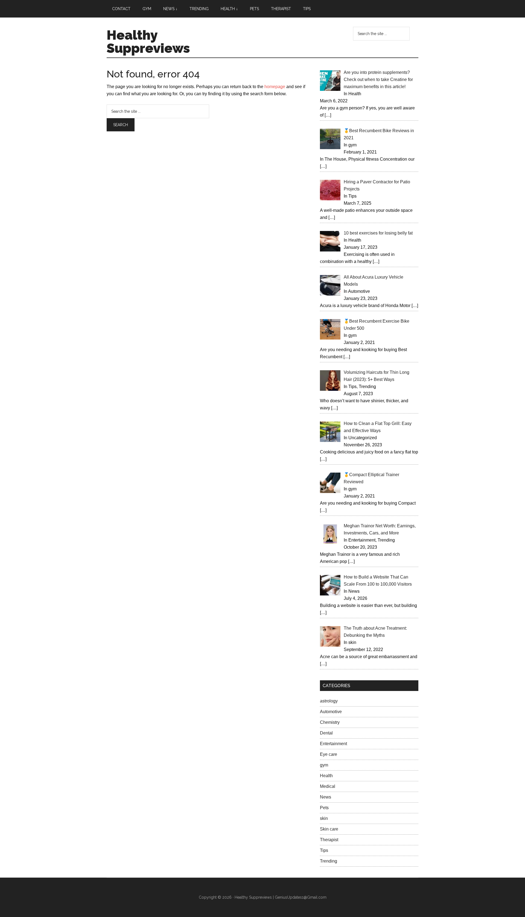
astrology (329, 701)
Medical (327, 786)
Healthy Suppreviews (148, 41)
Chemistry (330, 722)
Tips (324, 850)
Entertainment (333, 743)
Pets (324, 807)
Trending (328, 861)
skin (324, 818)
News (325, 797)
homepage (274, 86)
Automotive (331, 711)
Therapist (329, 839)
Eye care (328, 754)
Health (326, 775)
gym (324, 765)
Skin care (329, 829)
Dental (326, 733)
